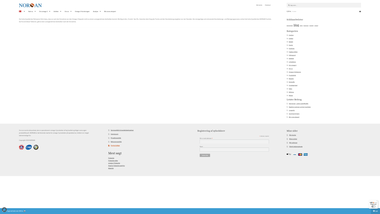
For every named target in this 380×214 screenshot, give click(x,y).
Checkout (268, 5)
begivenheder (290, 25)
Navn (201, 146)
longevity (311, 25)
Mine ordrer (293, 139)
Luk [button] (376, 211)
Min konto (259, 5)
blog (296, 25)
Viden (290, 89)
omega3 (316, 25)
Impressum (114, 134)
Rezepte (291, 79)
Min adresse (293, 143)
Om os (67, 11)
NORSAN (291, 58)
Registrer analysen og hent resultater (300, 107)
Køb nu (30, 11)
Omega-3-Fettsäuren (295, 72)
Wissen (291, 95)
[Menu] (377, 201)
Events (291, 45)
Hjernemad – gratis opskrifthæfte (298, 104)
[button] (4, 209)
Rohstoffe (292, 82)
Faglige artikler (293, 52)
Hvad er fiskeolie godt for (116, 166)
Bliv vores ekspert (110, 11)
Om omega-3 (43, 11)
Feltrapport (292, 55)
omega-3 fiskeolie (114, 163)
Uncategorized (293, 85)
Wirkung (291, 92)
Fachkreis (291, 48)
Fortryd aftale (115, 146)
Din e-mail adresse (206, 138)
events (301, 25)
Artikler (56, 11)
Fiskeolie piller (113, 161)
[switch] (373, 206)
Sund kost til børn (294, 114)
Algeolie (111, 168)
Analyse (95, 11)
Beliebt (291, 42)
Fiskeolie (111, 158)
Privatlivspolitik (116, 138)
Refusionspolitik (116, 142)
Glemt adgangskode (296, 147)
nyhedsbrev (292, 62)
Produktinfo (292, 75)
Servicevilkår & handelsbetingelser (122, 130)
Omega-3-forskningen (82, 11)
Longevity (292, 110)
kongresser (306, 25)
